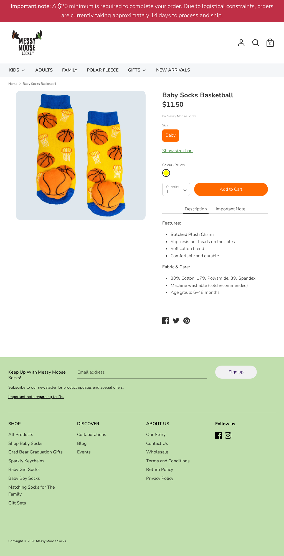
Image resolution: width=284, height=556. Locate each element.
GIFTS (134, 70)
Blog (82, 443)
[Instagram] (228, 436)
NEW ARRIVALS (173, 70)
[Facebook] (219, 436)
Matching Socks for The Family (31, 491)
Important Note (230, 209)
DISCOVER (88, 424)
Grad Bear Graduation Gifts (35, 452)
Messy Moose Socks (182, 116)
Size (165, 125)
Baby (171, 135)
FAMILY (69, 70)
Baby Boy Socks (24, 478)
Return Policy (159, 469)
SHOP (14, 424)
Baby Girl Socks (24, 469)
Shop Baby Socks (25, 443)
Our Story (156, 435)
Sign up (236, 372)
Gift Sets (17, 503)
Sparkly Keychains (26, 461)
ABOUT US (157, 424)
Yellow (166, 173)
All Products (20, 435)
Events (84, 452)
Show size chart (177, 151)
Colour (173, 165)
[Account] (241, 40)
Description (196, 209)
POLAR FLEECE (102, 70)
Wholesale (157, 452)
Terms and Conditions (168, 461)
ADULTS (44, 70)
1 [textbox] (167, 191)
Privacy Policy (159, 478)
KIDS (14, 70)
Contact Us (157, 443)
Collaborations (91, 435)
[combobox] (176, 189)
